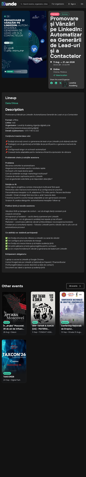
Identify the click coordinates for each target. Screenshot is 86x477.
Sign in (73, 4)
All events (73, 286)
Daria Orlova (11, 103)
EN (82, 4)
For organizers (58, 4)
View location (61, 75)
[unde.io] (9, 4)
